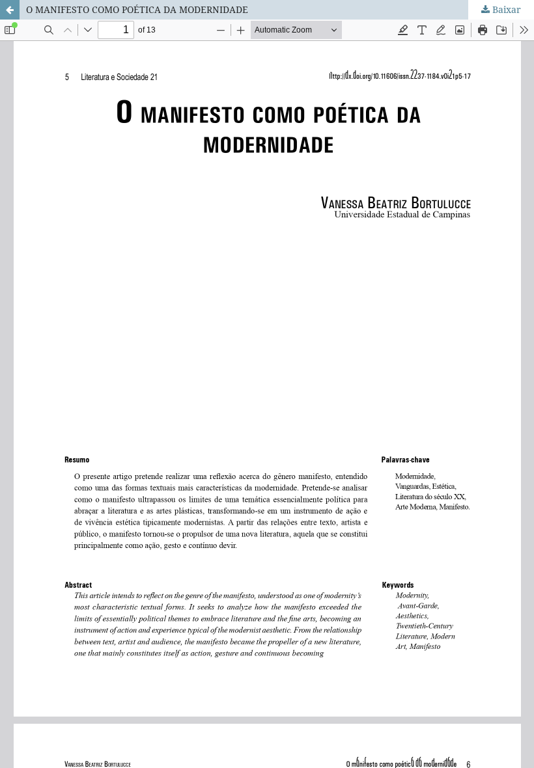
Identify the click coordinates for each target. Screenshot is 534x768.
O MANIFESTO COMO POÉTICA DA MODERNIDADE (137, 9)
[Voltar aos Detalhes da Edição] (10, 10)
